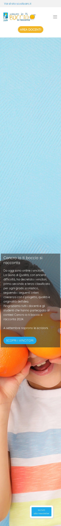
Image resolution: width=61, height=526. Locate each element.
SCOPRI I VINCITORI (20, 340)
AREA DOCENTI (30, 29)
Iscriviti (41, 511)
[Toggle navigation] (55, 16)
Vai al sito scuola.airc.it (17, 3)
